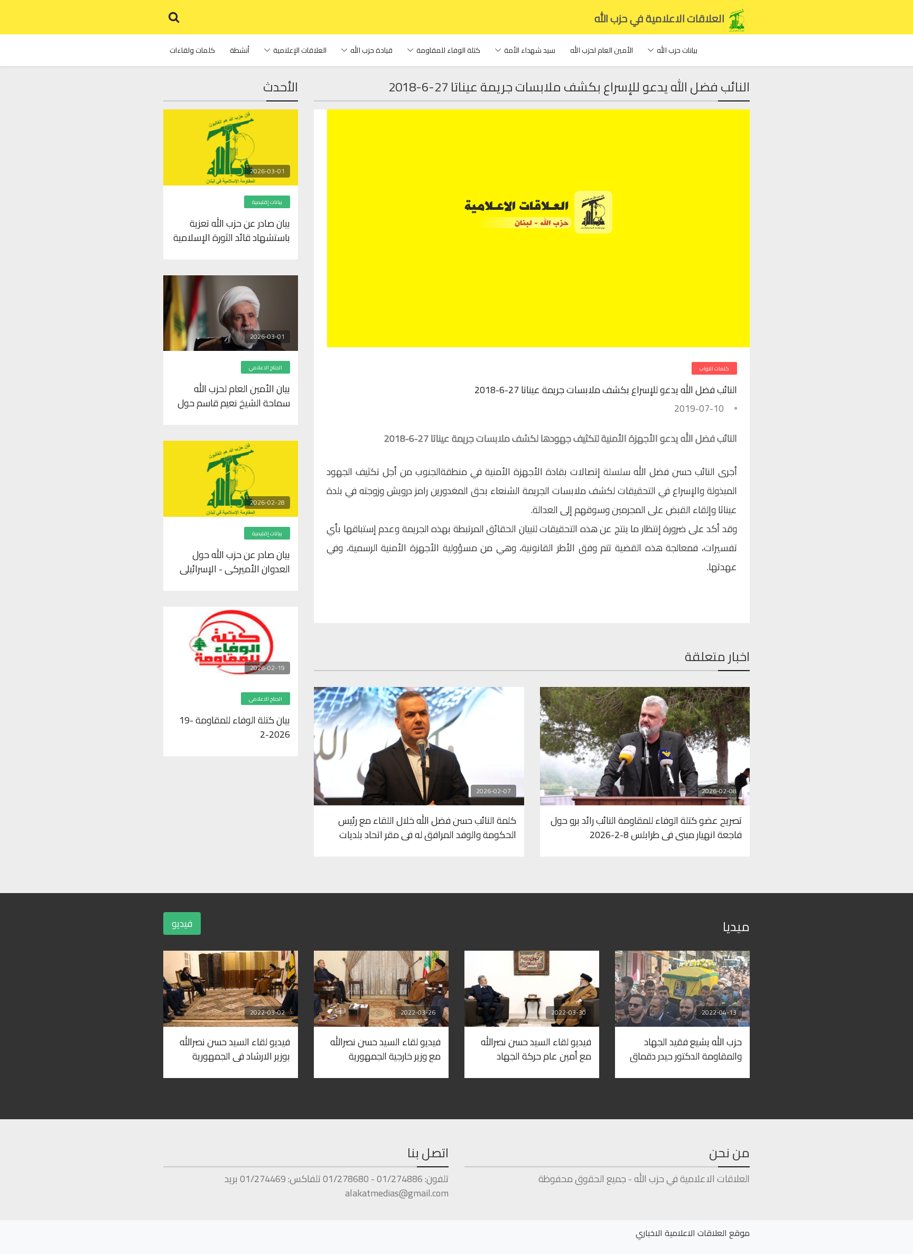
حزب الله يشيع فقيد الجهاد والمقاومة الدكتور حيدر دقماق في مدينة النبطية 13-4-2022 (686, 1048)
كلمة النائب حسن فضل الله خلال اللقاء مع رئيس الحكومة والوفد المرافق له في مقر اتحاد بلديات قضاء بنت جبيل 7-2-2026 (427, 827)
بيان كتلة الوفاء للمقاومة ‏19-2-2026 (234, 726)
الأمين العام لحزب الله (601, 50)
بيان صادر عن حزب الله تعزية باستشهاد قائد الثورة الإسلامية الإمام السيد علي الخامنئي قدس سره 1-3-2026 (231, 230)
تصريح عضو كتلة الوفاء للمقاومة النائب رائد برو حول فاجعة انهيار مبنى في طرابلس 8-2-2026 (646, 827)
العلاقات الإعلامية (300, 50)
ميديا (736, 927)
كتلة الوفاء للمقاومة (448, 50)
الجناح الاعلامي (265, 368)
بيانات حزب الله (677, 50)
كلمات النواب (714, 369)
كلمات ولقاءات (192, 50)
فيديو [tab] (182, 923)
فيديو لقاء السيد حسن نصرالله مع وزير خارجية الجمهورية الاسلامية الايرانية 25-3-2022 (384, 1048)
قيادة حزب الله (371, 50)
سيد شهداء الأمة (529, 50)
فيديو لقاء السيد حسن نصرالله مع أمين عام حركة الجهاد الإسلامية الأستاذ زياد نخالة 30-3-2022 (533, 1048)
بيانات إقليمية (267, 202)
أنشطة (239, 50)
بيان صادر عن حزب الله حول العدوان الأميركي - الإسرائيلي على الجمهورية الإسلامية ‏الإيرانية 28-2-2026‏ (235, 561)
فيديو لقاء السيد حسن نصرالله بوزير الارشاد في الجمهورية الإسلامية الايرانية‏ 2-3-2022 (235, 1048)
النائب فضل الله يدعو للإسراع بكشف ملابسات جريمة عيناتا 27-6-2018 (605, 390)
